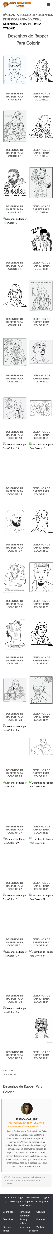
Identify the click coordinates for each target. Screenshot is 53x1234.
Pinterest (41, 1219)
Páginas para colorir (19, 14)
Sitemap (7, 1226)
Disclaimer (8, 1219)
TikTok (6, 1230)
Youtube (40, 1226)
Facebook (33, 1230)
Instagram (25, 1226)
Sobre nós (8, 1211)
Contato (40, 1211)
